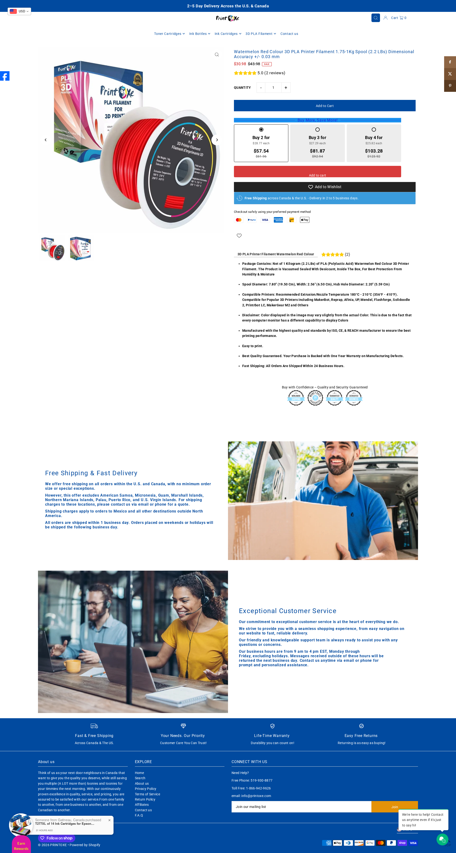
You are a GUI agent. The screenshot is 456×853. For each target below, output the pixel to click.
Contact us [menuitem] (289, 34)
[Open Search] (376, 18)
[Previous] (45, 140)
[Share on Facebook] (450, 62)
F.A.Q (139, 815)
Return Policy (145, 799)
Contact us (143, 810)
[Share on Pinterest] (450, 86)
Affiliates (142, 804)
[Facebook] (5, 76)
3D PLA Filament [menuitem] (259, 34)
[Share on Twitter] (450, 74)
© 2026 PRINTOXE (52, 845)
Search (140, 778)
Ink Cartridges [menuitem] (226, 34)
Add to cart (317, 175)
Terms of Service (147, 794)
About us (142, 783)
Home (139, 773)
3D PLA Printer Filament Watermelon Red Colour (276, 254)
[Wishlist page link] (239, 235)
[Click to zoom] (216, 54)
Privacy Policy (146, 789)
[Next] (216, 140)
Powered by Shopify (85, 845)
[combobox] (19, 11)
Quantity (242, 87)
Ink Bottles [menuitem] (198, 34)
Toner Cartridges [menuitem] (167, 34)
